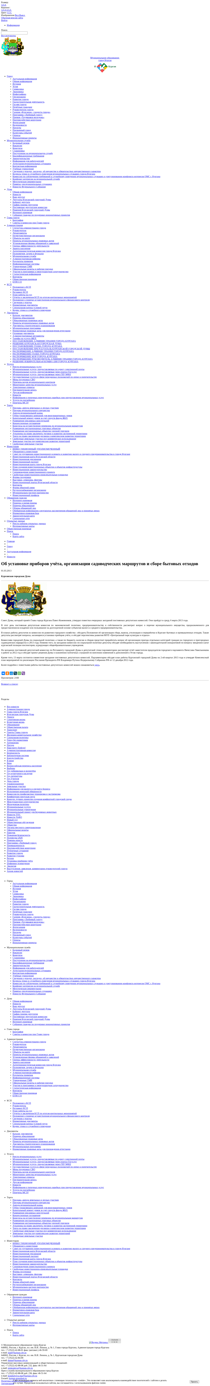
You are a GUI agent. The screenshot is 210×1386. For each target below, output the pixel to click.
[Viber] (23, 673)
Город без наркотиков (17, 740)
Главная (11, 541)
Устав (15, 86)
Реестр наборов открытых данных (29, 523)
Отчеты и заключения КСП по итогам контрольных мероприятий (45, 297)
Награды (17, 127)
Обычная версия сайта (12, 18)
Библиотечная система (18, 755)
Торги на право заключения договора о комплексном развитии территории (49, 436)
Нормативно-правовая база (26, 513)
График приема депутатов (25, 205)
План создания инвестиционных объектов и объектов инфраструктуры (47, 467)
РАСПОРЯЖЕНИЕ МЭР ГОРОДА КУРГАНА (35, 356)
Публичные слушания (17, 850)
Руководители (19, 230)
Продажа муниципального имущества (31, 410)
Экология (11, 866)
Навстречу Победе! (16, 748)
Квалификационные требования (28, 156)
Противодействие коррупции (27, 120)
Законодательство (21, 158)
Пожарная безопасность (18, 835)
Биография (18, 220)
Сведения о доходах (22, 302)
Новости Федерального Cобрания (29, 187)
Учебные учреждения (23, 169)
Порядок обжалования (23, 318)
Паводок (11, 832)
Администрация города (18, 709)
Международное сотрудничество (23, 802)
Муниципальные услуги (19, 807)
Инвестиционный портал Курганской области (35, 482)
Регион (10, 858)
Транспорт (12, 730)
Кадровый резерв (21, 143)
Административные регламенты (28, 336)
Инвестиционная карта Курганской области (34, 456)
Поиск (10, 531)
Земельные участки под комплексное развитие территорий (41, 441)
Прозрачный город (22, 130)
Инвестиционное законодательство (30, 469)
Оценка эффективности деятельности (31, 246)
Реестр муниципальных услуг (27, 366)
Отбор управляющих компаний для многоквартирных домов (42, 415)
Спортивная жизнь (16, 719)
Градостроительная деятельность (28, 102)
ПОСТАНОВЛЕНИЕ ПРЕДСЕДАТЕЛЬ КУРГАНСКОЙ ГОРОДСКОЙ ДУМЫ (51, 348)
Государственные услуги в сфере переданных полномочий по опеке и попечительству (55, 377)
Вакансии (17, 145)
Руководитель (19, 289)
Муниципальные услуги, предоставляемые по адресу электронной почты (48, 369)
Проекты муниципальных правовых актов (33, 241)
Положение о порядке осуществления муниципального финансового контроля (51, 300)
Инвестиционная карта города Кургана (32, 464)
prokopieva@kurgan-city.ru (20, 1368)
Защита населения (21, 248)
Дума (9, 189)
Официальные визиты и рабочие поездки (33, 269)
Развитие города (21, 99)
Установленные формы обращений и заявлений (36, 243)
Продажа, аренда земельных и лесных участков (36, 408)
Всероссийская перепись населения (24, 766)
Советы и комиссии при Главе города (31, 223)
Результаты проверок (23, 261)
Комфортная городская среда (21, 796)
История (17, 84)
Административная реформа (26, 259)
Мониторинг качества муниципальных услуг (35, 384)
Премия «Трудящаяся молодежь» (28, 117)
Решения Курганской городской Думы (31, 210)
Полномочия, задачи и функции (28, 253)
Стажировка (19, 151)
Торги (10, 405)
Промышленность (15, 845)
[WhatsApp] (19, 673)
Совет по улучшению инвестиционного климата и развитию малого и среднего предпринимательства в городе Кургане (71, 454)
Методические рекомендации (27, 181)
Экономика (18, 91)
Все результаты (8, 35)
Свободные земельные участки (28, 444)
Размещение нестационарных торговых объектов (37, 428)
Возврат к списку (9, 684)
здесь (96, 665)
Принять (194, 1382)
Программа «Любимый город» (28, 115)
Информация (13, 25)
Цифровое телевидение (18, 863)
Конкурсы (17, 148)
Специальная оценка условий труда (30, 307)
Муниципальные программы (27, 328)
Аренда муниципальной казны (28, 413)
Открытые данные (16, 521)
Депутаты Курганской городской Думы (32, 199)
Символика (18, 89)
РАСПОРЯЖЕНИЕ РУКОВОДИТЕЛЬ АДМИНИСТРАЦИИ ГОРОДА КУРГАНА (53, 359)
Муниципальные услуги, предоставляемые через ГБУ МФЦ (42, 374)
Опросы (16, 135)
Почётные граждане (22, 107)
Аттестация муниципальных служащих (32, 163)
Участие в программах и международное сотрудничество (40, 271)
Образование (13, 724)
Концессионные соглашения (26, 423)
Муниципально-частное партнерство (31, 492)
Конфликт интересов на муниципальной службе (36, 179)
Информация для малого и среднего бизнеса (28, 789)
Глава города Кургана (17, 712)
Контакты (17, 277)
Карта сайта (18, 536)
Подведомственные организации (29, 235)
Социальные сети (21, 518)
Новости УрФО (14, 817)
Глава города (13, 217)
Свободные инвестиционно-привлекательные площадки (40, 474)
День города (13, 781)
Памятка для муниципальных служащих (32, 184)
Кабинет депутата (21, 202)
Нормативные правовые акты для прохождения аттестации (41, 331)
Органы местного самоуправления (24, 827)
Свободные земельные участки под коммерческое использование (44, 438)
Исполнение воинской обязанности (24, 791)
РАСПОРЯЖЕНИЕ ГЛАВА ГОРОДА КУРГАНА (36, 354)
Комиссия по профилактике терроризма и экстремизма (33, 794)
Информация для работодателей (28, 161)
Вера (9, 763)
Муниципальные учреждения (21, 809)
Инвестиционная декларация (27, 459)
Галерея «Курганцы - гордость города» (31, 112)
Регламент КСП (20, 292)
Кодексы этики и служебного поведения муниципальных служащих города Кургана (54, 174)
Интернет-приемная (22, 212)
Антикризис (13, 742)
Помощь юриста (15, 840)
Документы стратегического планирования (34, 325)
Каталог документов (23, 315)
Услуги (10, 364)
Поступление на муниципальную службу (33, 153)
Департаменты (20, 233)
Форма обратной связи (24, 487)
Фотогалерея (19, 122)
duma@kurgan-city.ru (18, 1360)
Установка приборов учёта (20, 861)
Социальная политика (17, 737)
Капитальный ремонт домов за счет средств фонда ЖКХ (40, 418)
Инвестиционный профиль (26, 495)
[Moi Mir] (11, 673)
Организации (19, 97)
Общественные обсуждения (20, 822)
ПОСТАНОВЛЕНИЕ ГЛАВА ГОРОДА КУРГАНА (37, 346)
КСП (9, 284)
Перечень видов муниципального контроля (34, 382)
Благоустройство (15, 758)
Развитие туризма (15, 856)
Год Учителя (13, 778)
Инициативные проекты (25, 138)
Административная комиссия (21, 750)
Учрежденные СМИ (22, 266)
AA (3, 10)
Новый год (12, 820)
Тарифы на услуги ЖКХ (24, 338)
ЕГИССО (17, 282)
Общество (12, 825)
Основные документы (23, 333)
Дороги (10, 717)
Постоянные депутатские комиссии (30, 207)
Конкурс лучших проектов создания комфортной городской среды (39, 799)
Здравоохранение (15, 784)
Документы (12, 313)
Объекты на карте (21, 238)
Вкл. (17, 15)
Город (10, 76)
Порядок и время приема (25, 503)
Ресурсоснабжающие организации (29, 490)
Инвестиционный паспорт (26, 462)
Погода (10, 745)
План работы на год (22, 295)
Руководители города (23, 109)
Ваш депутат (19, 197)
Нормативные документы (25, 305)
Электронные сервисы (24, 387)
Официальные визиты (18, 830)
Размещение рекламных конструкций (31, 420)
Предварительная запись (25, 390)
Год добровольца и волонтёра (21, 771)
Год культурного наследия (19, 773)
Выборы (11, 768)
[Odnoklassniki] (7, 673)
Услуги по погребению (24, 400)
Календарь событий (22, 133)
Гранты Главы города (17, 732)
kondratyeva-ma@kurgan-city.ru (22, 1376)
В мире (10, 760)
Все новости (13, 706)
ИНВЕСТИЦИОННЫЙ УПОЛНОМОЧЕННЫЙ (36, 449)
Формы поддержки (22, 477)
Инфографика (19, 94)
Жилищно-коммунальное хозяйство (24, 735)
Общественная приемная (25, 279)
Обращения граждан (17, 498)
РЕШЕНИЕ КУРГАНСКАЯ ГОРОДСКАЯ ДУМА (37, 343)
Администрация (15, 225)
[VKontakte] (3, 673)
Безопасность (13, 753)
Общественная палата (17, 727)
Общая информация (22, 81)
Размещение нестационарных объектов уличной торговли (41, 431)
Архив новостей (15, 871)
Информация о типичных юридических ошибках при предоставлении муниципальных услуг (58, 397)
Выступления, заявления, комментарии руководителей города (37, 868)
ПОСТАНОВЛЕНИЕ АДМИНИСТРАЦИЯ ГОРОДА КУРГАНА (44, 341)
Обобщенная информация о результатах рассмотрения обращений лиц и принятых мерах (56, 510)
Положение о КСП (22, 287)
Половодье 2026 (15, 838)
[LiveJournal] (15, 673)
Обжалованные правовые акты (28, 320)
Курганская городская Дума (20, 714)
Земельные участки (16, 786)
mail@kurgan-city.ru (17, 1352)
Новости (17, 194)
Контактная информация (25, 166)
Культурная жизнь (15, 722)
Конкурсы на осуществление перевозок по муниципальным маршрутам (48, 426)
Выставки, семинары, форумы (27, 480)
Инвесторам (13, 446)
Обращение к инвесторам (25, 451)
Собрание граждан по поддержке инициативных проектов (41, 215)
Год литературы (14, 776)
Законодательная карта (24, 516)
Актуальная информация (25, 79)
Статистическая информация (27, 274)
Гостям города (19, 104)
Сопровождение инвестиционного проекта (34, 472)
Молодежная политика (18, 804)
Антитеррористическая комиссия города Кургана (37, 251)
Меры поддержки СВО (24, 379)
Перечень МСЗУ (21, 402)
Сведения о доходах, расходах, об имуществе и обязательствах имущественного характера (57, 171)
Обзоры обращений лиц (24, 508)
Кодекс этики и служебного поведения (32, 310)
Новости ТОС (14, 814)
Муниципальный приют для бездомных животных (32, 812)
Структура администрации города (29, 228)
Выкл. (22, 15)
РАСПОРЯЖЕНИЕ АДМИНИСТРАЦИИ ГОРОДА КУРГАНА (43, 351)
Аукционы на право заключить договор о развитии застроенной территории (50, 433)
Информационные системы (26, 264)
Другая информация (22, 392)
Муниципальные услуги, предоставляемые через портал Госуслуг (45, 372)
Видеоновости (20, 125)
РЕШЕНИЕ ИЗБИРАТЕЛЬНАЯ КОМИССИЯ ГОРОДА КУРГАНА (45, 361)
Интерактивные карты (24, 526)
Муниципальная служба (18, 140)
